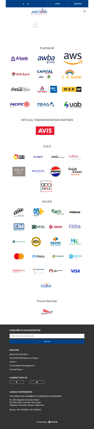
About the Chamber (19, 354)
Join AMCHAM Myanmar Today (23, 358)
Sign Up (47, 341)
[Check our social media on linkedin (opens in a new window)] (28, 4)
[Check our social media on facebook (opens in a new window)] (24, 4)
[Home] (39, 11)
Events (12, 362)
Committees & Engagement (22, 366)
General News (16, 369)
